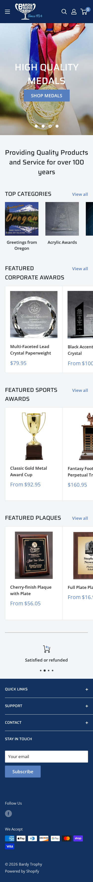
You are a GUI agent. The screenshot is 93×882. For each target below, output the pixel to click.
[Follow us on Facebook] (8, 813)
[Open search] (64, 11)
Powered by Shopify (22, 871)
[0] (84, 12)
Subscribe (22, 772)
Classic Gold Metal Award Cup (28, 471)
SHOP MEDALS (46, 96)
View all (80, 194)
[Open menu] (7, 12)
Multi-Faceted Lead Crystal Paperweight (30, 350)
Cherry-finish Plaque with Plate (31, 590)
